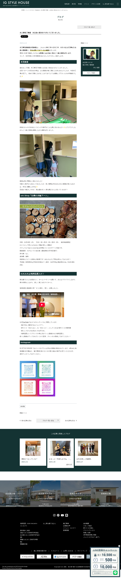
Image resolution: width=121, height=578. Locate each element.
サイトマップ (82, 551)
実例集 (80, 4)
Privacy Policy (5, 568)
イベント (86, 4)
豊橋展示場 (23, 544)
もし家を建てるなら (108, 4)
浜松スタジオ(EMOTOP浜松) (29, 532)
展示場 (74, 4)
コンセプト (23, 526)
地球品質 (66, 4)
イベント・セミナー (69, 528)
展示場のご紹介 (25, 530)
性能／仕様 (86, 532)
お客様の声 (66, 526)
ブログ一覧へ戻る (89, 27)
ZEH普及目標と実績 (89, 535)
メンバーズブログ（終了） (91, 537)
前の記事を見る (26, 420)
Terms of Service (15, 568)
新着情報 (66, 530)
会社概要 (86, 523)
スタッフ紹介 (91, 73)
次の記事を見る (70, 420)
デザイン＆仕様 (96, 4)
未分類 (22, 406)
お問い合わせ (68, 551)
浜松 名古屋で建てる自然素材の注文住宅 (77, 566)
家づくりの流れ (88, 528)
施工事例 (66, 523)
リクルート (55, 551)
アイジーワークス (89, 530)
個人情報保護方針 (40, 551)
